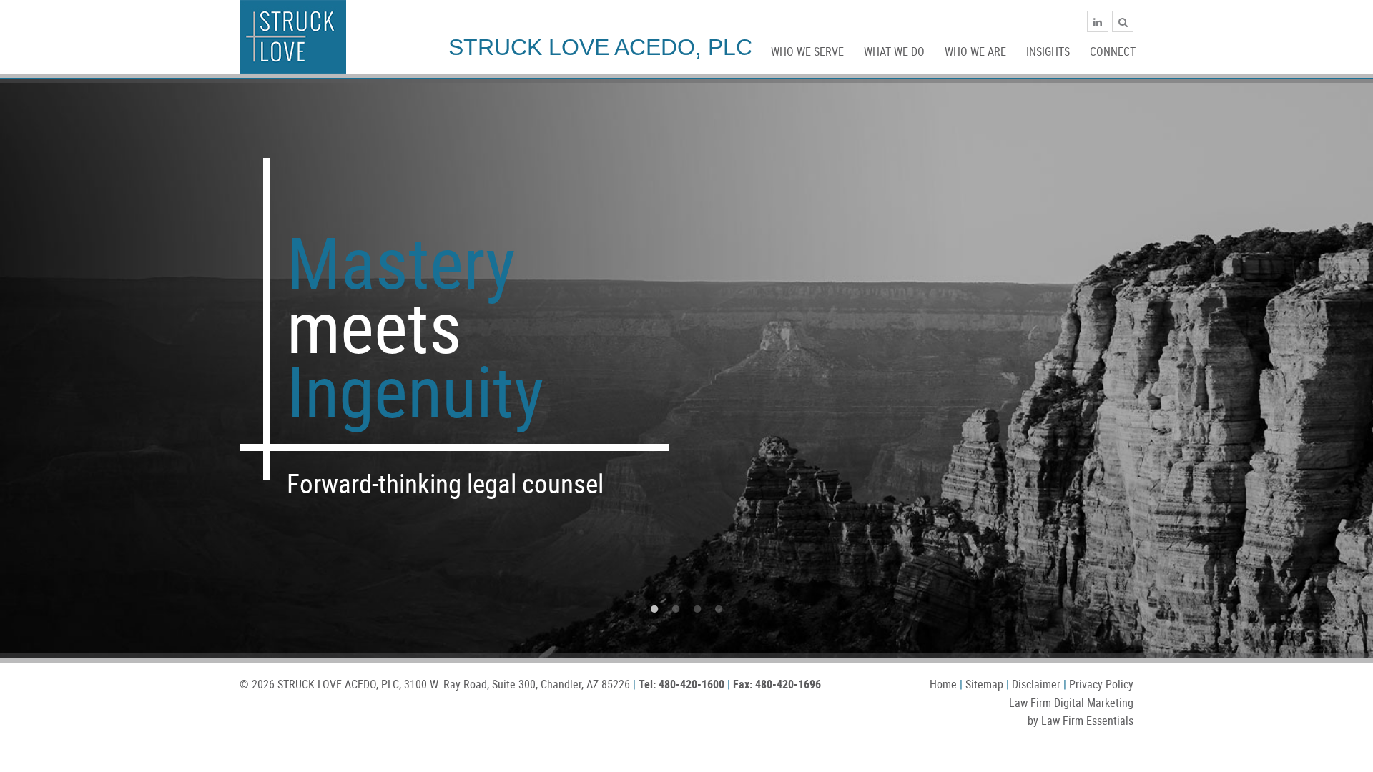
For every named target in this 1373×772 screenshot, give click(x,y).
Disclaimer (1036, 684)
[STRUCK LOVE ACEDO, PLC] (293, 36)
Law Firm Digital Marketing (1071, 703)
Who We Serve (807, 51)
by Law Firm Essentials (1080, 720)
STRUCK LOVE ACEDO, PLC (338, 684)
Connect (1113, 51)
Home (943, 684)
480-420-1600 (691, 684)
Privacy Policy (1101, 684)
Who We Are (975, 51)
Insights (1048, 51)
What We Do (894, 51)
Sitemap (984, 684)
